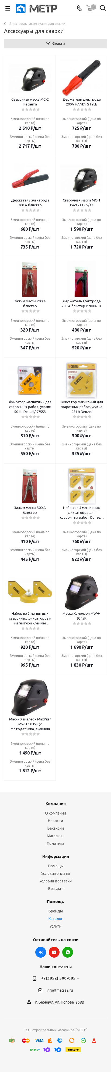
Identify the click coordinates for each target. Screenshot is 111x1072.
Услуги (55, 926)
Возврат (55, 888)
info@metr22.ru (60, 990)
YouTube (54, 952)
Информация (55, 856)
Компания (56, 803)
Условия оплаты (55, 873)
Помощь (55, 866)
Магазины (55, 836)
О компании (55, 813)
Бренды (55, 911)
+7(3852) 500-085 (58, 978)
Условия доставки (55, 881)
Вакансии (55, 828)
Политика (55, 843)
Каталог (55, 919)
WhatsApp (67, 952)
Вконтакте (40, 952)
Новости (55, 821)
